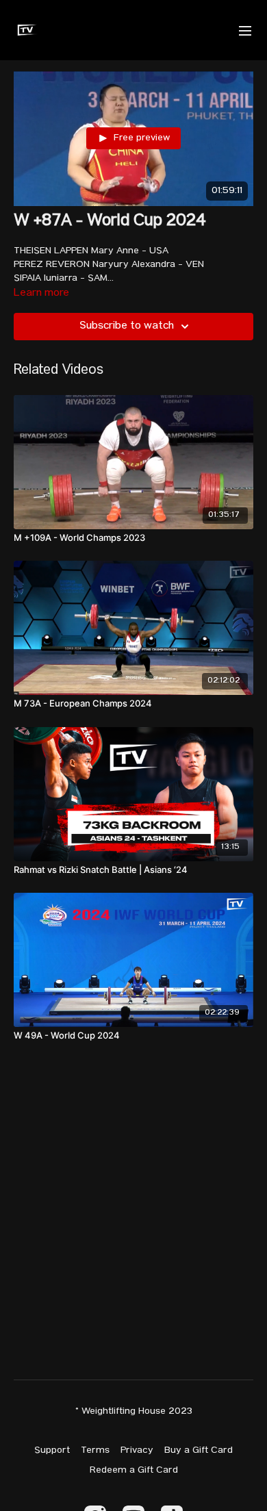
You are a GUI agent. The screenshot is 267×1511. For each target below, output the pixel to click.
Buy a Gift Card (198, 1451)
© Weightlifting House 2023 (133, 1412)
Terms (95, 1451)
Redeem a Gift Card (134, 1470)
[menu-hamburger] (245, 29)
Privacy (136, 1451)
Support (52, 1451)
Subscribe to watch (126, 326)
